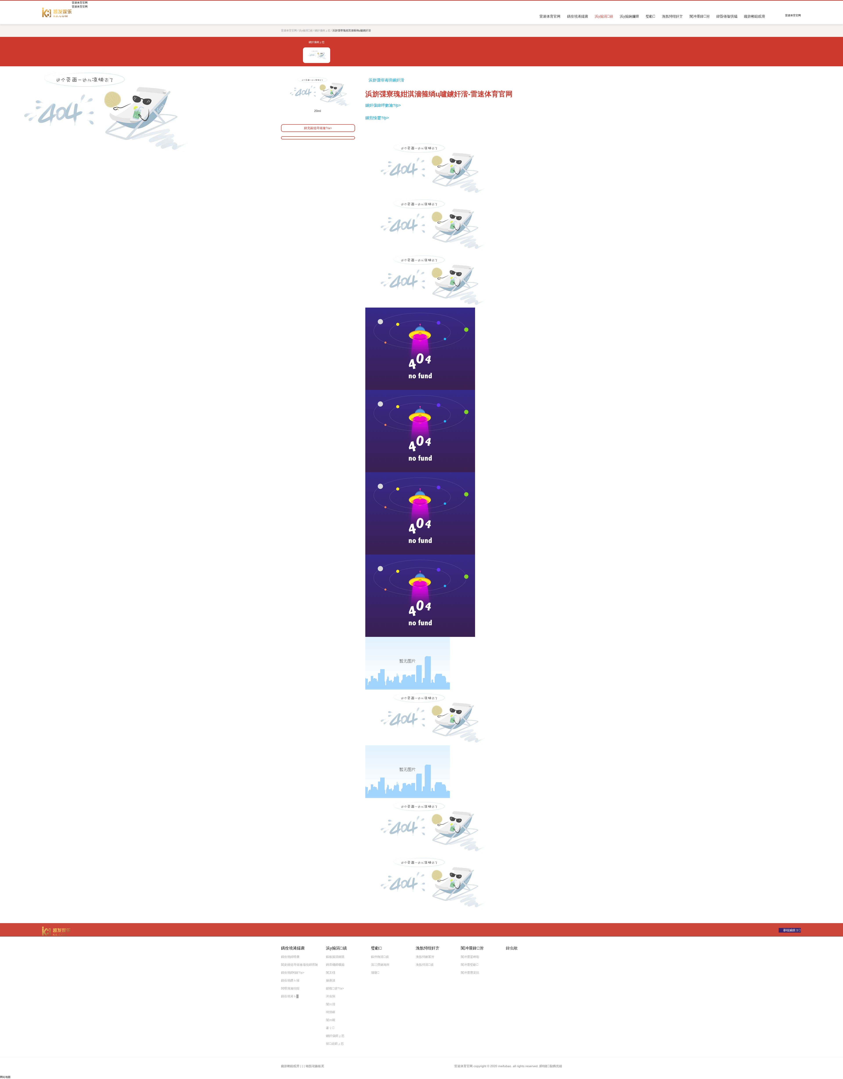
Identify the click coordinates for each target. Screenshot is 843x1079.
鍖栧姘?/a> (335, 988)
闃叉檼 (330, 972)
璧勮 (650, 16)
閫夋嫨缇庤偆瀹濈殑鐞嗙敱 (299, 964)
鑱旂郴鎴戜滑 (754, 16)
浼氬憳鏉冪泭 (425, 956)
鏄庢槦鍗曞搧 (335, 964)
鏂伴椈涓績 (380, 956)
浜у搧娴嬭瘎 (629, 16)
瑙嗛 (375, 972)
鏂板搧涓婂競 (335, 956)
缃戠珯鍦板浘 (315, 1066)
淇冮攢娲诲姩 (380, 964)
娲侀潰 (330, 980)
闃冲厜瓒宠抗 (470, 972)
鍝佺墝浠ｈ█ (290, 996)
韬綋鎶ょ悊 (335, 1043)
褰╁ (330, 1028)
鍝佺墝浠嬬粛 (577, 16)
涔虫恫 (330, 996)
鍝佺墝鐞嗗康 (290, 956)
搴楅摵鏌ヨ (792, 930)
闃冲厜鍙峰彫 (470, 956)
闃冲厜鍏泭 (700, 16)
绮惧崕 (330, 1012)
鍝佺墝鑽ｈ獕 (290, 980)
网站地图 (5, 1077)
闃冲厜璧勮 (470, 964)
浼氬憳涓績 (425, 964)
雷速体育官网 (57, 12)
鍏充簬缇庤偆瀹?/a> (318, 128)
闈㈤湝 (330, 1004)
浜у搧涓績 (604, 16)
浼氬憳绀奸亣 (672, 16)
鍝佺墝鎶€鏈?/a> (292, 972)
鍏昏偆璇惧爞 (726, 16)
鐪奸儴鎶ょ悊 (322, 30)
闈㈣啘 (330, 1020)
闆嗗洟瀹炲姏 (290, 988)
